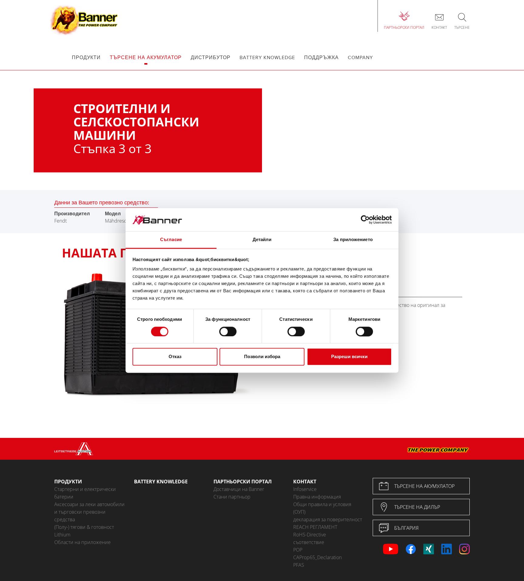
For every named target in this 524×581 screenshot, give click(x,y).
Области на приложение (82, 542)
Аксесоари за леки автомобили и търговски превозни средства (89, 512)
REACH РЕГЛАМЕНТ (315, 527)
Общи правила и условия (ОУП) (322, 508)
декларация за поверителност (327, 519)
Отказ (175, 356)
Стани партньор (231, 496)
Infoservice (305, 489)
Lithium (62, 534)
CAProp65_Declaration (317, 557)
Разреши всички (349, 356)
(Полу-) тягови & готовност (84, 527)
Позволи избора (262, 356)
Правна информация (317, 496)
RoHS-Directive (309, 534)
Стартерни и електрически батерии (85, 493)
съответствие (308, 542)
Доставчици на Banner (238, 489)
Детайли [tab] (262, 239)
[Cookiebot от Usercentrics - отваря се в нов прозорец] (365, 219)
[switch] (228, 332)
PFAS (298, 565)
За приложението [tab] (353, 239)
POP (297, 549)
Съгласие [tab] (171, 239)
